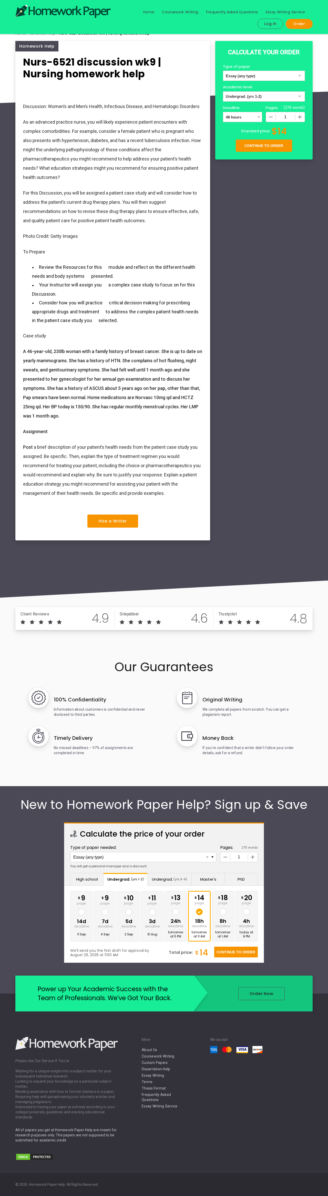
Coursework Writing (180, 12)
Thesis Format (154, 1088)
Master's (208, 879)
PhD (241, 879)
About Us (149, 1050)
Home (148, 12)
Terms (147, 1082)
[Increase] (300, 117)
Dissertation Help (156, 1069)
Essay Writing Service (285, 12)
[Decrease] (271, 117)
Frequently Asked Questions (232, 12)
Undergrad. (125, 879)
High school (87, 879)
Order (299, 23)
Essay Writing (153, 1075)
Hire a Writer (113, 521)
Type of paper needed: (93, 847)
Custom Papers (155, 1063)
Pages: (226, 847)
